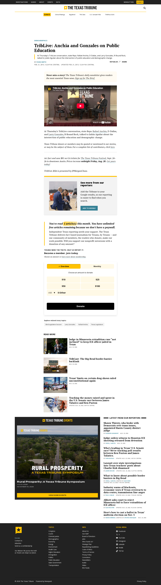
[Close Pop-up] (121, 2)
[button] (80, 292)
